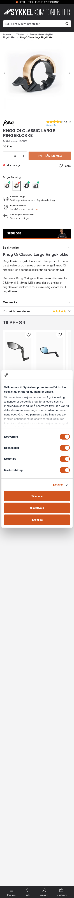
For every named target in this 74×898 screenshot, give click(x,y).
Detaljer (58, 484)
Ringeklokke (8, 37)
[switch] (65, 448)
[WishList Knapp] (28, 334)
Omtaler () (51, 125)
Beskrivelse (11, 247)
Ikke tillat (37, 519)
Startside (7, 34)
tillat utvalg (37, 507)
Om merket (11, 302)
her (37, 209)
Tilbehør (20, 34)
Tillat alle (37, 496)
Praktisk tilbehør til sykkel (41, 34)
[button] (6, 155)
